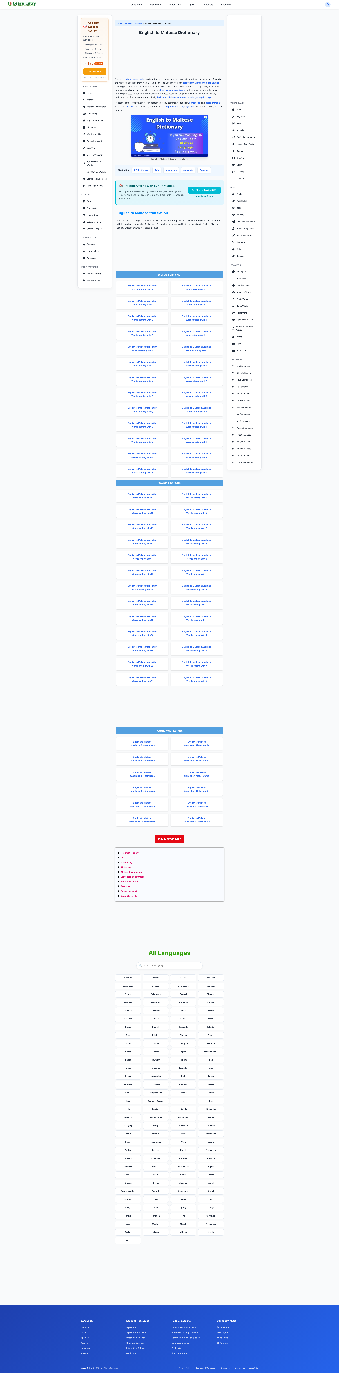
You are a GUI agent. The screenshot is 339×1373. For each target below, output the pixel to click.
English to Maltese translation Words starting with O (142, 394)
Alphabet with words (129, 872)
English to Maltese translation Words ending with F (197, 526)
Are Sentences (243, 366)
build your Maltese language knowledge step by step (184, 97)
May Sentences (244, 407)
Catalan (210, 1002)
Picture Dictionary (128, 852)
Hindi (210, 1060)
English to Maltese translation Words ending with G (142, 542)
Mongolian (211, 1134)
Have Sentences (244, 380)
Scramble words (127, 896)
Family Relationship (246, 137)
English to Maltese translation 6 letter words (142, 774)
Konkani (183, 1093)
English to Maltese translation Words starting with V (197, 440)
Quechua (155, 1158)
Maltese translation (135, 79)
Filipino (155, 1035)
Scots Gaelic (183, 1166)
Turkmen (156, 1216)
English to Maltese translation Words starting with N (197, 379)
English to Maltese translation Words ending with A (142, 496)
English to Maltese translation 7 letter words (196, 774)
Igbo (211, 1068)
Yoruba (211, 1232)
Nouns (240, 344)
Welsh (128, 1232)
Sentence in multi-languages (186, 1337)
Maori (128, 1134)
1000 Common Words (94, 163)
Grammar (226, 4)
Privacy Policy (185, 1368)
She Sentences (244, 393)
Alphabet (91, 100)
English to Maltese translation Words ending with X (197, 664)
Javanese (155, 1084)
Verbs (239, 337)
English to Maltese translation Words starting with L (197, 364)
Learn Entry (86, 1368)
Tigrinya (183, 1207)
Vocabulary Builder (135, 1337)
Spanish (155, 1191)
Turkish (128, 1216)
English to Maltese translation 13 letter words (197, 820)
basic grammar (213, 102)
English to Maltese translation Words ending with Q (142, 618)
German (211, 1043)
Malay (155, 1125)
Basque (128, 994)
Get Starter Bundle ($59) (204, 190)
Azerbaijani (183, 986)
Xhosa (156, 1232)
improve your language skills (180, 106)
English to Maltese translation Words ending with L (197, 572)
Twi (183, 1216)
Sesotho (156, 1175)
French (211, 1035)
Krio (128, 1101)
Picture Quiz (92, 215)
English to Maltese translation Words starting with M (142, 379)
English (155, 1027)
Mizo (183, 1134)
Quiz (191, 4)
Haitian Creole (210, 1051)
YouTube (223, 1337)
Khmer (128, 1093)
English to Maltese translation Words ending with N (197, 588)
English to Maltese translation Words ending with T (197, 633)
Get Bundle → (95, 71)
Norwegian (156, 1142)
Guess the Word (94, 141)
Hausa (128, 1060)
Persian (155, 1150)
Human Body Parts (245, 144)
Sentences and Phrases (130, 876)
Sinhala (128, 1183)
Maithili (211, 1117)
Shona (183, 1175)
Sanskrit (156, 1166)
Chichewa (155, 1010)
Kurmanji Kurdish (156, 1101)
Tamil (183, 1199)
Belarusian (156, 994)
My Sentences (243, 414)
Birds (239, 123)
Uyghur (155, 1224)
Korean (211, 1093)
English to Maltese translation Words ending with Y (142, 679)
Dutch (128, 1027)
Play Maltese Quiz (169, 838)
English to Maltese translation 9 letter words (196, 789)
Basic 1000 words (128, 881)
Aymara (155, 986)
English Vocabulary (96, 120)
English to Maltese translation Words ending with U (142, 649)
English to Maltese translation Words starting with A (142, 287)
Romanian (183, 1158)
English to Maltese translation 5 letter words (196, 759)
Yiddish (183, 1232)
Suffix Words (242, 306)
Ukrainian (210, 1216)
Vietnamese (211, 1224)
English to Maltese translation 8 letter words (142, 789)
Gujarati (183, 1051)
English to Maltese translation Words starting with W (142, 455)
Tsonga (211, 1207)
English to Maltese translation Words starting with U (142, 440)
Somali (211, 1183)
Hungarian (155, 1068)
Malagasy (128, 1125)
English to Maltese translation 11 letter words (197, 805)
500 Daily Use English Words (186, 1332)
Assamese (128, 986)
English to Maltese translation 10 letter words (142, 805)
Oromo (211, 1142)
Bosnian (128, 1002)
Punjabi (128, 1158)
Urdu (128, 1224)
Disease (240, 171)
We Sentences (243, 442)
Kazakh (211, 1084)
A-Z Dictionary (141, 170)
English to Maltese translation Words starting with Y (142, 471)
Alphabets (155, 4)
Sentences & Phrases (97, 179)
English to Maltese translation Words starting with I (142, 349)
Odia (183, 1142)
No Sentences (243, 421)
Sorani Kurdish (128, 1191)
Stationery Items (244, 235)
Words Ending (93, 280)
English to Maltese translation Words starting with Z (197, 471)
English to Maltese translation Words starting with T (197, 425)
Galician (155, 1043)
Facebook (224, 1327)
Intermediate (93, 251)
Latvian (155, 1109)
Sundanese (183, 1191)
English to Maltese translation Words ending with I (142, 557)
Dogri (210, 1019)
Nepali (128, 1142)
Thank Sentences (245, 462)
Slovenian (183, 1183)
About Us (253, 1368)
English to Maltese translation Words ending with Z (197, 679)
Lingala (183, 1109)
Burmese (183, 1002)
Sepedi (211, 1166)
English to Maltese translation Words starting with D (197, 303)
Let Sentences (243, 400)
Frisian (128, 1043)
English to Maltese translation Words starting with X (197, 455)
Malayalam (183, 1125)
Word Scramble (94, 134)
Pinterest (223, 1343)
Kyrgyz (183, 1101)
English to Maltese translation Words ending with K (142, 572)
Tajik (156, 1199)
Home (89, 93)
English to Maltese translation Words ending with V (197, 649)
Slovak (156, 1183)
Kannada (183, 1084)
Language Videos (95, 186)
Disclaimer (226, 1368)
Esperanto (183, 1027)
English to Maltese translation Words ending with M (142, 588)
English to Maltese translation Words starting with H (197, 333)
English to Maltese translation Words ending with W (142, 664)
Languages (136, 4)
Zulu (128, 1240)
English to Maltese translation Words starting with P (197, 394)
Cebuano (128, 1010)
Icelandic (183, 1068)
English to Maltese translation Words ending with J (197, 557)
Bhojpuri (211, 994)
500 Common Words (96, 172)
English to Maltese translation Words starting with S (142, 425)
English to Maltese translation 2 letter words (142, 743)
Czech (156, 1019)
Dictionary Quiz (94, 222)
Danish (183, 1019)
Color (239, 165)
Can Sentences (244, 373)
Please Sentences (245, 428)
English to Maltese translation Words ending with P (197, 603)
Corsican (211, 1010)
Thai (156, 1207)
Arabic (183, 978)
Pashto (128, 1150)
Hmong (128, 1068)
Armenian (210, 978)
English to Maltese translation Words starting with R (197, 410)
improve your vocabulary (172, 90)
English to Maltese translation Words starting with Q (142, 410)
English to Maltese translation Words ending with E (142, 526)
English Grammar (95, 155)
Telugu (128, 1207)
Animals (240, 130)
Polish (183, 1150)
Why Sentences (244, 449)
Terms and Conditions (206, 1368)
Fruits (239, 109)
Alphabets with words (137, 1332)
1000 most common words (185, 1327)
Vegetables (242, 116)
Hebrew (183, 1060)
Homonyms (242, 313)
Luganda (128, 1117)
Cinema (240, 158)
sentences (194, 102)
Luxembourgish (155, 1117)
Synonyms (241, 271)
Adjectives (241, 350)
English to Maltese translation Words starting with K (142, 364)
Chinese (183, 1010)
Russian (211, 1158)
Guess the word (127, 891)
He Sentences (243, 387)
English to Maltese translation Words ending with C (142, 511)
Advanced (91, 258)
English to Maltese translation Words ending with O (142, 603)
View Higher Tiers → (204, 196)
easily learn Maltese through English (201, 82)
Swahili (211, 1191)
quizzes (130, 106)
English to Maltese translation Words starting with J (197, 349)
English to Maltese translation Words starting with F (197, 318)
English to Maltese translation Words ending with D (197, 511)
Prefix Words (242, 299)
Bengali (183, 994)
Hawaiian (155, 1060)
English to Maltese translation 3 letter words (196, 743)
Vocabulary (175, 4)
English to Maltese (133, 23)
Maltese (211, 1125)
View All (85, 1353)
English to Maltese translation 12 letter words (142, 820)
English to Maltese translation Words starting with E (142, 318)
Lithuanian (211, 1109)
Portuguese (211, 1150)
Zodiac (240, 151)
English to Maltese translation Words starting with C (142, 303)
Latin (128, 1109)
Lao (211, 1101)
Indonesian (156, 1076)
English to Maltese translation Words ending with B (197, 496)
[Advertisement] (169, 56)
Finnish (183, 1035)
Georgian (183, 1043)
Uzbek (183, 1224)
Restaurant (242, 242)
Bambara (211, 986)
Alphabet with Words (96, 107)
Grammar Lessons (135, 1343)
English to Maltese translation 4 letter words (142, 759)
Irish (183, 1076)
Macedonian (183, 1117)
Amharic (156, 978)
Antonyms (241, 278)
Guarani (155, 1051)
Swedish (128, 1199)
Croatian (128, 1019)
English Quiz (93, 208)
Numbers (241, 178)
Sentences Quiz (94, 229)
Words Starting (94, 273)
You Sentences (244, 455)
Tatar (211, 1199)
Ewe (128, 1035)
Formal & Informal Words (244, 328)
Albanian (128, 978)
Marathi (155, 1134)
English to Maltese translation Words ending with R (197, 618)
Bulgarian (155, 1002)
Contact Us (240, 1368)
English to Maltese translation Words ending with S (142, 633)
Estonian (211, 1027)
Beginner (91, 244)
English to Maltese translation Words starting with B (197, 287)
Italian (211, 1076)
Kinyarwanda (156, 1093)
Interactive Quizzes (135, 1348)
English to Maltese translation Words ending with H (197, 542)
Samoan (128, 1166)
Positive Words (243, 285)
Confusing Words (245, 320)
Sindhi (211, 1175)
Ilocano (128, 1076)
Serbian (128, 1175)
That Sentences (244, 435)
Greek (128, 1051)
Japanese (128, 1084)
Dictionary (207, 4)
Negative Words (244, 292)
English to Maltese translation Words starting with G (142, 333)
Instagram (224, 1332)
